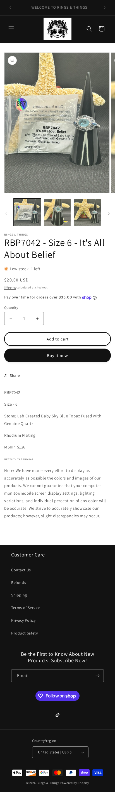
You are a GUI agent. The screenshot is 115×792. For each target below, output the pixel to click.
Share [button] (15, 375)
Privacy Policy (23, 620)
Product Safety (24, 633)
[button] (11, 29)
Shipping (10, 287)
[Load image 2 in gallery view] (57, 212)
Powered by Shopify (74, 783)
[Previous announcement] (10, 7)
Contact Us (21, 569)
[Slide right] (109, 214)
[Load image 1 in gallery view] (27, 212)
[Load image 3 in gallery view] (87, 212)
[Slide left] (6, 214)
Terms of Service (25, 607)
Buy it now (57, 355)
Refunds (18, 582)
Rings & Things (48, 783)
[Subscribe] (97, 675)
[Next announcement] (105, 7)
